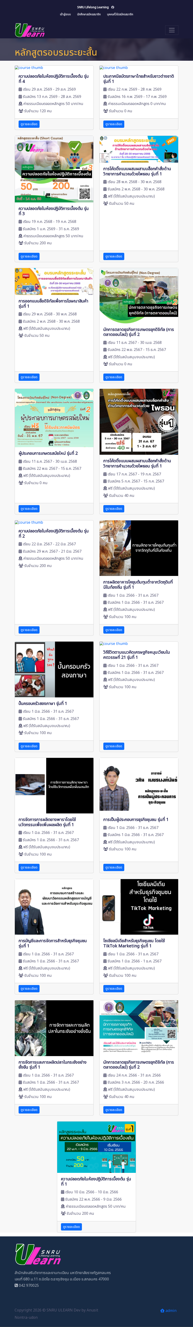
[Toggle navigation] (171, 30)
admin (171, 1311)
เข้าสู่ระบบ (65, 14)
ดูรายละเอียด (29, 124)
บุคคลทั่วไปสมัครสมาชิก (120, 14)
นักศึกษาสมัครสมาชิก (89, 14)
